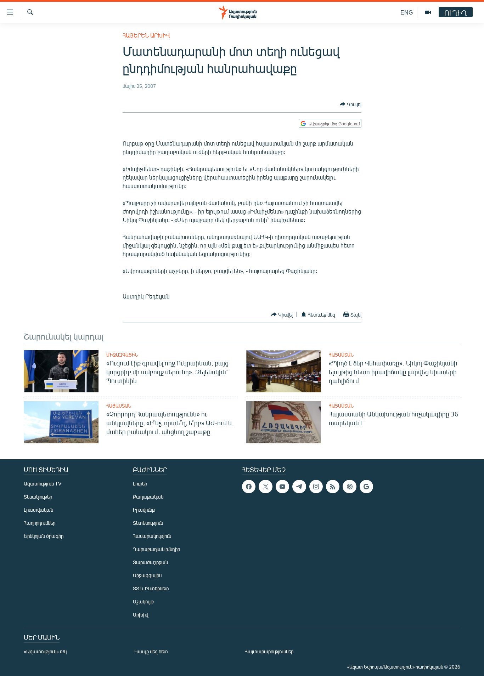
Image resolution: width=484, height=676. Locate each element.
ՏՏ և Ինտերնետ (151, 588)
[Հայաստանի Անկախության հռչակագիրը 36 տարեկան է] (283, 422)
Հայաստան (341, 355)
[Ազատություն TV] (428, 12)
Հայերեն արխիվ (146, 35)
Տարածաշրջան (150, 562)
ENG (406, 12)
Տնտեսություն (148, 523)
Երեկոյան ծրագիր (43, 536)
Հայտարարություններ (269, 651)
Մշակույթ (143, 601)
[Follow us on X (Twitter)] (265, 486)
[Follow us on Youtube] (282, 486)
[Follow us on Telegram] (299, 486)
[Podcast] (349, 486)
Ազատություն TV (42, 484)
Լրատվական (38, 510)
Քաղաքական (148, 497)
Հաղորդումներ (39, 523)
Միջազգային (122, 355)
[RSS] (332, 486)
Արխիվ (140, 615)
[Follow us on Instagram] (316, 486)
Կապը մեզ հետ (151, 651)
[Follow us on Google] (366, 486)
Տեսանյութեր (38, 497)
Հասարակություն (152, 536)
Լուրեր (140, 484)
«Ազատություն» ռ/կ (45, 651)
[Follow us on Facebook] (248, 486)
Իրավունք (144, 510)
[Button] (350, 104)
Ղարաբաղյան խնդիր (156, 549)
